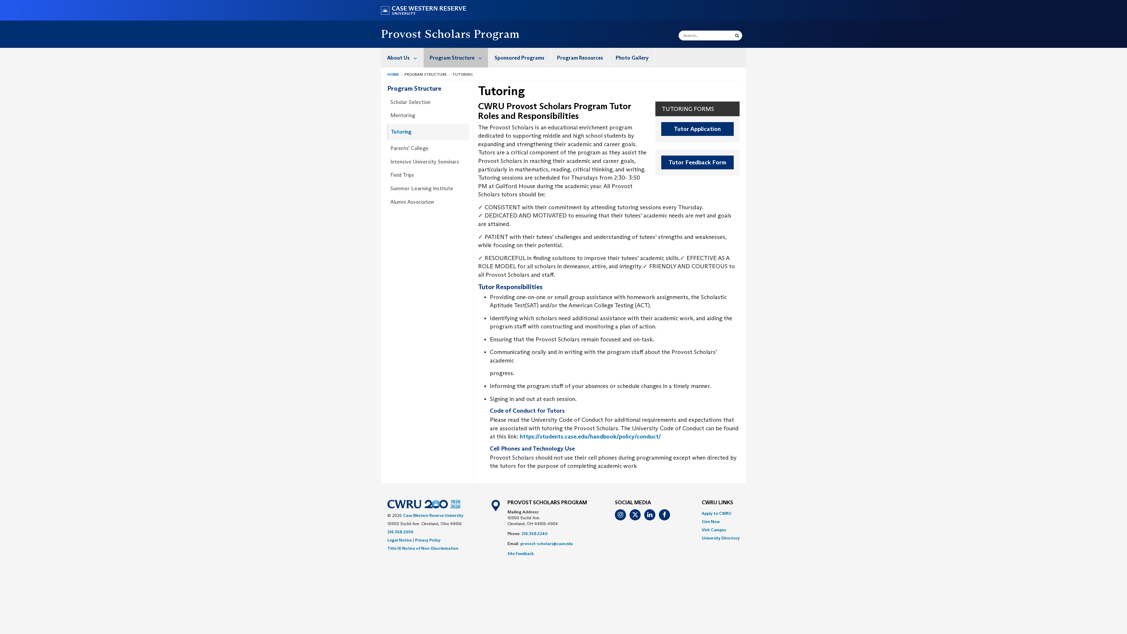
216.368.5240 (535, 533)
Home (393, 74)
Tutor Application (697, 128)
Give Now (711, 521)
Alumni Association (412, 202)
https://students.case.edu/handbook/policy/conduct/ (590, 436)
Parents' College (409, 148)
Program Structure (452, 58)
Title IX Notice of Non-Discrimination (422, 548)
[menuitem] (402, 58)
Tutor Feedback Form (697, 162)
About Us (398, 58)
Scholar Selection (410, 102)
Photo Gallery (632, 58)
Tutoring (401, 132)
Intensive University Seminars (424, 161)
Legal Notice (399, 540)
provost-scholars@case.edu (546, 543)
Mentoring (402, 115)
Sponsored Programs (519, 58)
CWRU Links (717, 503)
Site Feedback (520, 553)
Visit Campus (714, 529)
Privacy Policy (428, 540)
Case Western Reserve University (433, 515)
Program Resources (580, 58)
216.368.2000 (400, 531)
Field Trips (402, 175)
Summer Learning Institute (421, 188)
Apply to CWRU (716, 513)
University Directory (721, 538)
